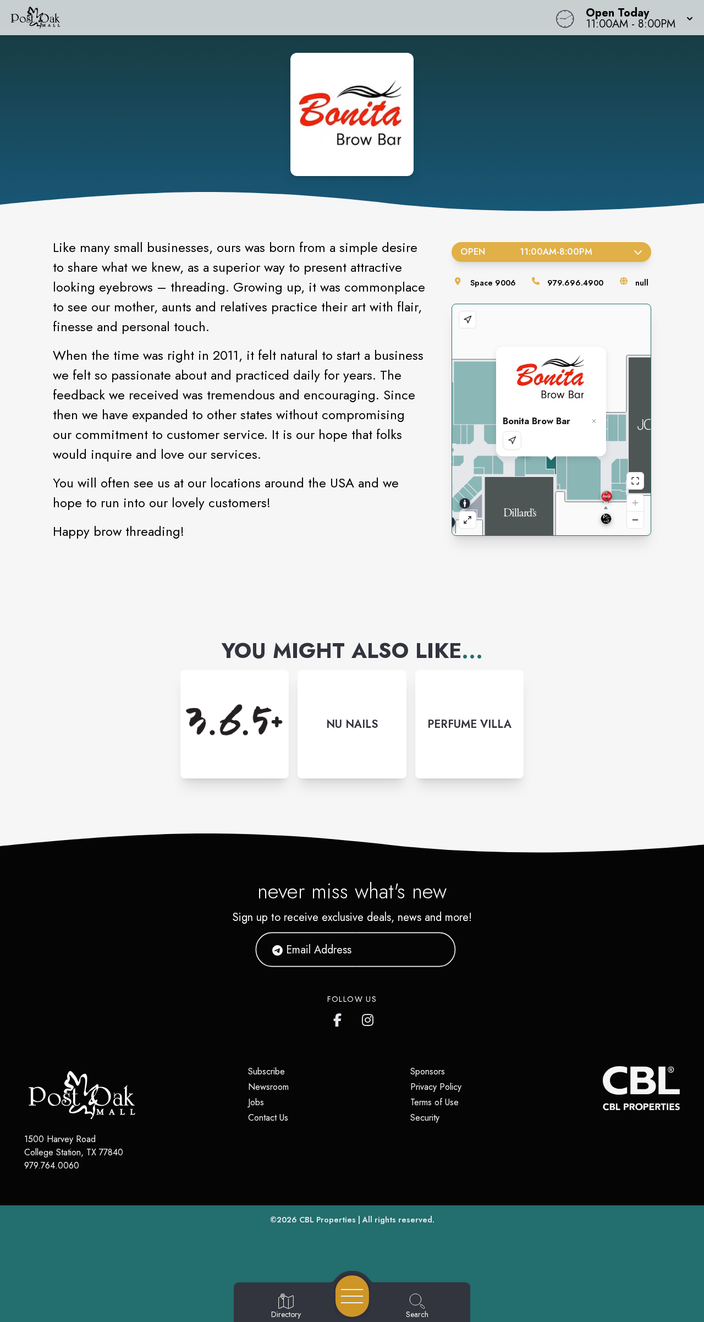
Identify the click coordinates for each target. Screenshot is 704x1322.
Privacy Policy (435, 1086)
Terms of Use (434, 1102)
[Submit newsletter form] (434, 949)
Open (526, 251)
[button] (636, 17)
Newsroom (268, 1086)
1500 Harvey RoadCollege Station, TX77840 (73, 1146)
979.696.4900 (575, 282)
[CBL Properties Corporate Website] (603, 1088)
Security (424, 1117)
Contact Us (268, 1117)
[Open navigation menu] (352, 1296)
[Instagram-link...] (234, 724)
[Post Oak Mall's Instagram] (368, 1018)
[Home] (266, 17)
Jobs (256, 1102)
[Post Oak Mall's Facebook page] (340, 1018)
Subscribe (266, 1071)
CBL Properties (327, 1219)
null (641, 282)
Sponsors (427, 1071)
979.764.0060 (51, 1165)
